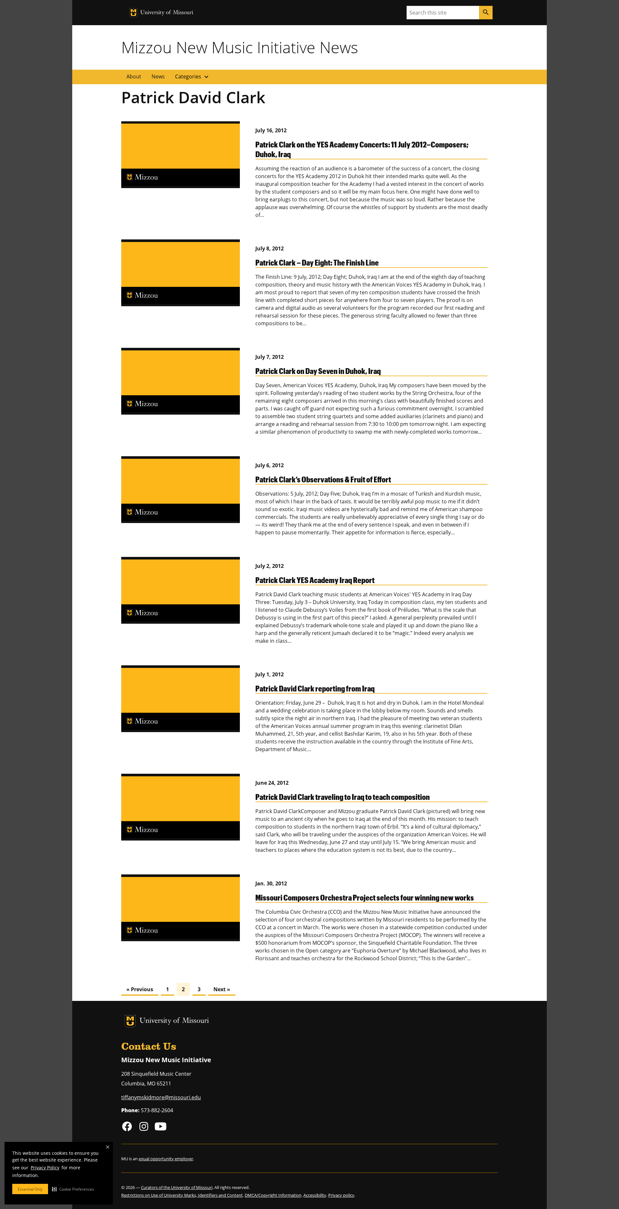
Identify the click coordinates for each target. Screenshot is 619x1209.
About (133, 76)
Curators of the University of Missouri (176, 1187)
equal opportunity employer (166, 1159)
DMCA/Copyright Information (273, 1195)
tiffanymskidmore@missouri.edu (161, 1097)
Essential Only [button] (30, 1189)
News (158, 76)
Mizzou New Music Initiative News (239, 47)
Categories (192, 77)
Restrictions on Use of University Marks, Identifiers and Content (182, 1195)
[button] (73, 1189)
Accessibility (314, 1195)
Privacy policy (341, 1195)
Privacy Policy (45, 1167)
